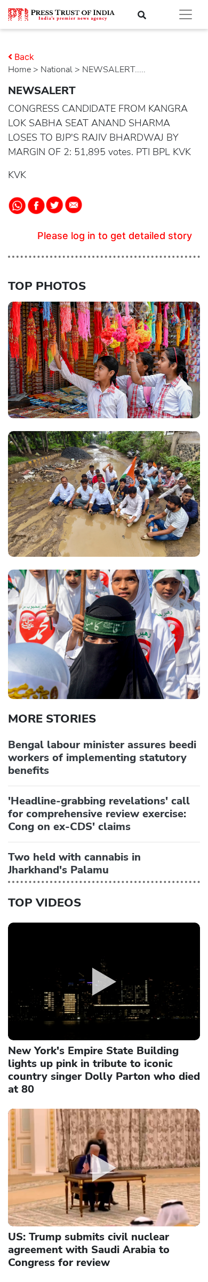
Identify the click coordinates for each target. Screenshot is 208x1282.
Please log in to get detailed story (114, 235)
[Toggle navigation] (185, 14)
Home (19, 69)
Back (24, 56)
